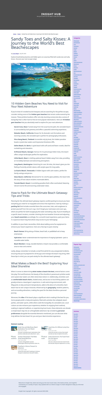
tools (75, 185)
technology (76, 83)
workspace (76, 146)
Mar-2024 (76, 339)
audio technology (77, 94)
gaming (75, 85)
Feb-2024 (76, 341)
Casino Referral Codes (78, 232)
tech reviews (76, 141)
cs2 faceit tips (76, 286)
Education (76, 67)
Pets (75, 58)
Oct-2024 (76, 319)
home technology (77, 203)
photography (76, 169)
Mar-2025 (76, 364)
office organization (78, 123)
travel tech (76, 207)
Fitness (75, 66)
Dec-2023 (76, 349)
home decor (76, 174)
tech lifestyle (76, 210)
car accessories (77, 98)
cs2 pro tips (76, 266)
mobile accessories (78, 121)
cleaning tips (76, 167)
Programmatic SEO (78, 74)
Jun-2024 (75, 344)
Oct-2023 (76, 330)
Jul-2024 (75, 348)
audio (75, 153)
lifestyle (75, 171)
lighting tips (76, 116)
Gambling (76, 78)
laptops (75, 155)
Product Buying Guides (78, 217)
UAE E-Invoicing (77, 226)
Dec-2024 (76, 358)
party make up (77, 261)
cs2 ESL (75, 291)
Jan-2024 (75, 335)
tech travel (76, 183)
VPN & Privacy (77, 233)
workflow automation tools (79, 265)
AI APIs (75, 82)
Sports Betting (77, 214)
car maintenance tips (78, 250)
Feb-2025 (76, 360)
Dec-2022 (76, 346)
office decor (76, 119)
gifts (75, 99)
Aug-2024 (76, 323)
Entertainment (77, 42)
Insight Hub (51, 14)
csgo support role (77, 297)
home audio (76, 92)
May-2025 (76, 366)
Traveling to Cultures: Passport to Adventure (27, 347)
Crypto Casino (77, 221)
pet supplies (76, 166)
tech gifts (76, 133)
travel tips (76, 191)
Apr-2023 (76, 342)
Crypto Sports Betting (78, 223)
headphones (76, 201)
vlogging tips (76, 148)
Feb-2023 (76, 333)
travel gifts (76, 144)
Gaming (75, 48)
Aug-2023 (76, 353)
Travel (18, 34)
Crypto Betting (77, 224)
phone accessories (78, 117)
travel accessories (77, 89)
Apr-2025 (76, 362)
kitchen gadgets (77, 158)
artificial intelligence (78, 277)
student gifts (76, 128)
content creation (77, 189)
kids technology (77, 110)
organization (76, 205)
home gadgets (77, 91)
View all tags (76, 300)
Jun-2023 (75, 317)
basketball (76, 290)
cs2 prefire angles (77, 284)
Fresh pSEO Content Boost (79, 219)
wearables (76, 137)
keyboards (76, 196)
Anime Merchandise (78, 198)
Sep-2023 (76, 332)
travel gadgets (77, 139)
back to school (77, 96)
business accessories (78, 187)
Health (75, 69)
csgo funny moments (78, 279)
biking (75, 101)
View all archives (77, 367)
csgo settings (76, 259)
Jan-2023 (75, 324)
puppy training (77, 283)
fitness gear (76, 178)
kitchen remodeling (78, 295)
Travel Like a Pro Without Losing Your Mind (58, 328)
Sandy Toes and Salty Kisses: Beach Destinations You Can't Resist (28, 328)
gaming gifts (76, 103)
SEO (74, 73)
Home (14, 34)
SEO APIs (76, 76)
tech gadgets (76, 80)
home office (76, 105)
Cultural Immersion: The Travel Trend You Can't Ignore (58, 337)
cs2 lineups (76, 256)
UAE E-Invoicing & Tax (78, 230)
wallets (75, 208)
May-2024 (76, 328)
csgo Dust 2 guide (77, 272)
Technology (76, 46)
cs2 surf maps (77, 288)
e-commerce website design (79, 299)
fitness (75, 108)
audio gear (76, 151)
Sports (75, 60)
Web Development (77, 71)
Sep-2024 (76, 351)
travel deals (76, 258)
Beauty (75, 51)
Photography (76, 41)
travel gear (76, 142)
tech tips (75, 176)
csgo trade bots (77, 274)
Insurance (76, 55)
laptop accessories (78, 114)
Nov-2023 (76, 314)
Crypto (75, 199)
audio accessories (77, 180)
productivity (76, 130)
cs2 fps (75, 263)
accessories (76, 164)
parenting (76, 182)
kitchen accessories (78, 157)
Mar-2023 (76, 316)
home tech (76, 212)
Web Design (76, 64)
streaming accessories (78, 126)
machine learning (77, 252)
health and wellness (78, 112)
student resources (77, 132)
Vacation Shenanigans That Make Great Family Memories (27, 337)
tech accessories (77, 124)
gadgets (75, 87)
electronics (76, 194)
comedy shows (77, 249)
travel (75, 135)
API (74, 228)
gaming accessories (78, 173)
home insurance (77, 268)
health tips (76, 107)
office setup (76, 160)
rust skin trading (77, 275)
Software (76, 53)
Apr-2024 (76, 337)
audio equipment (77, 149)
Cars (75, 44)
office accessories (77, 162)
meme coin (76, 270)
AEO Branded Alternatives (79, 216)
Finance (75, 57)
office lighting (76, 192)
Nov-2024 (76, 321)
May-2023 (76, 355)
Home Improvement (78, 62)
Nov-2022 (76, 357)
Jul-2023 (75, 326)
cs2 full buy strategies (78, 281)
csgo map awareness (78, 293)
